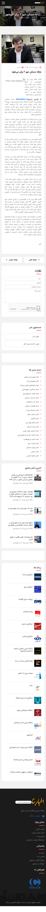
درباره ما (41, 853)
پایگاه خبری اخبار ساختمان (23, 722)
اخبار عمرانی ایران (38, 832)
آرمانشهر (30, 735)
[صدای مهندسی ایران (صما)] (37, 762)
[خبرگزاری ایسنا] (37, 576)
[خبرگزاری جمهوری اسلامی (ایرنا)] (37, 774)
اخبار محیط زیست (32, 410)
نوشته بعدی (13, 259)
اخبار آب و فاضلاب (32, 402)
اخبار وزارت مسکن (32, 447)
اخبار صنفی (35, 451)
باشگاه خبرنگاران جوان (25, 710)
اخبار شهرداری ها (33, 381)
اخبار (21, 17)
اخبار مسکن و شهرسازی (30, 389)
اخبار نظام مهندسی (32, 422)
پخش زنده (40, 836)
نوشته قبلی (33, 259)
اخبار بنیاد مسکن (33, 426)
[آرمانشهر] (37, 737)
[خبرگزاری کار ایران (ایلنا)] (37, 700)
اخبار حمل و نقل (33, 414)
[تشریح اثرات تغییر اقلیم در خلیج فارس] (37, 539)
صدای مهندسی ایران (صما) (23, 759)
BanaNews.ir (22, 99)
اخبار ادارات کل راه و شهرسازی (28, 435)
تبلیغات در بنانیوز (38, 863)
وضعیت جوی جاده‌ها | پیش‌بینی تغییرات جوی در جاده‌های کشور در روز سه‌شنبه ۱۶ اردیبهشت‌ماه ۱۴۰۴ (21, 494)
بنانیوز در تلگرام (34, 816)
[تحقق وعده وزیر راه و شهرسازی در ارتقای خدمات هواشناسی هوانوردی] (37, 525)
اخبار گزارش (35, 418)
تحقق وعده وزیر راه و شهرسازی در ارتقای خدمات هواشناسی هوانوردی (20, 523)
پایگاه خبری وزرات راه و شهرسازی (23, 483)
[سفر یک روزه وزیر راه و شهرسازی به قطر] (37, 510)
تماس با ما (40, 856)
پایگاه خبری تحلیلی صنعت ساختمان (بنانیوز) (23, 649)
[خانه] (37, 688)
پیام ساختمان (28, 611)
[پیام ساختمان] (37, 614)
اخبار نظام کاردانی (32, 455)
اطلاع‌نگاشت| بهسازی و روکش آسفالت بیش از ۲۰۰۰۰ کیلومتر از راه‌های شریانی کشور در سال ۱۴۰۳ (21, 477)
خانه (27, 17)
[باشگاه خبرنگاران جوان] (37, 712)
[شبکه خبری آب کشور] (37, 675)
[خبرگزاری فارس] (37, 638)
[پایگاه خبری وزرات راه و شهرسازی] (37, 749)
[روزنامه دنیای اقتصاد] (37, 601)
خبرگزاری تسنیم (27, 624)
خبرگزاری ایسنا (28, 574)
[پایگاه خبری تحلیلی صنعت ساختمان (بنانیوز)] (37, 651)
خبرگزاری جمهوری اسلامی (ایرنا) (21, 772)
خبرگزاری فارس (27, 636)
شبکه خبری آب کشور (25, 673)
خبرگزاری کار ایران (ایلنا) (24, 698)
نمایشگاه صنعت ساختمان (35, 840)
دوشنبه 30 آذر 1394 (32, 67)
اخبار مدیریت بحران (32, 397)
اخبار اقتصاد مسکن (32, 406)
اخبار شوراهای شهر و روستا (29, 385)
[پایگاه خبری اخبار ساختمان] (37, 725)
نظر (19, 67)
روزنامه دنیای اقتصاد (25, 599)
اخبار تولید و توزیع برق (31, 393)
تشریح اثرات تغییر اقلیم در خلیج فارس (21, 538)
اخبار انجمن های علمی (31, 431)
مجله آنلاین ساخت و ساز (24, 661)
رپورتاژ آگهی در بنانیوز (37, 860)
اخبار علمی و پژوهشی (31, 439)
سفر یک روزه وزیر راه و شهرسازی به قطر (20, 509)
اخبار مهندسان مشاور (31, 377)
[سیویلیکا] (35, 883)
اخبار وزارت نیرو (33, 443)
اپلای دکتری (40, 829)
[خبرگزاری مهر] (37, 589)
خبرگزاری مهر (28, 587)
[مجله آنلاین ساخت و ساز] (37, 663)
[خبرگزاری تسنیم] (37, 626)
